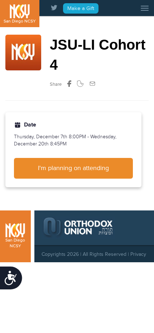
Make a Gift (80, 8)
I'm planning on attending (73, 168)
